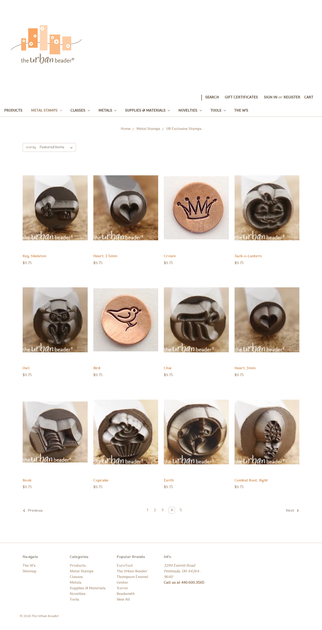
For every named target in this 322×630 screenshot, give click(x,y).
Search (212, 97)
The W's (241, 111)
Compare (53, 208)
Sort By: (31, 147)
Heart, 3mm (245, 368)
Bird (97, 368)
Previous (35, 511)
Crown (170, 256)
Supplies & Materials (145, 111)
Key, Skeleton (34, 256)
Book (27, 481)
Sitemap (29, 571)
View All (123, 600)
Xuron (122, 588)
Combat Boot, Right (251, 481)
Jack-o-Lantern (248, 256)
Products (13, 111)
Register (292, 97)
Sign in (270, 97)
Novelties (188, 111)
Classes (78, 111)
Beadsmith (126, 594)
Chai (167, 368)
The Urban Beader (132, 571)
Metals (106, 111)
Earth (169, 481)
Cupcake (101, 481)
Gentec (122, 583)
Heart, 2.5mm (105, 256)
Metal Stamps (44, 111)
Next (290, 511)
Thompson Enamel (132, 577)
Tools (216, 111)
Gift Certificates (241, 97)
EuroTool (125, 566)
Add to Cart (55, 217)
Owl (26, 368)
